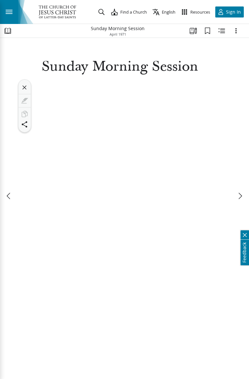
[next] (239, 196)
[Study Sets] (193, 31)
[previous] (9, 196)
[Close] (24, 87)
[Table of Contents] (8, 31)
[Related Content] (221, 31)
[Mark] (24, 101)
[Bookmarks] (207, 31)
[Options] (236, 31)
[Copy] (24, 114)
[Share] (24, 124)
